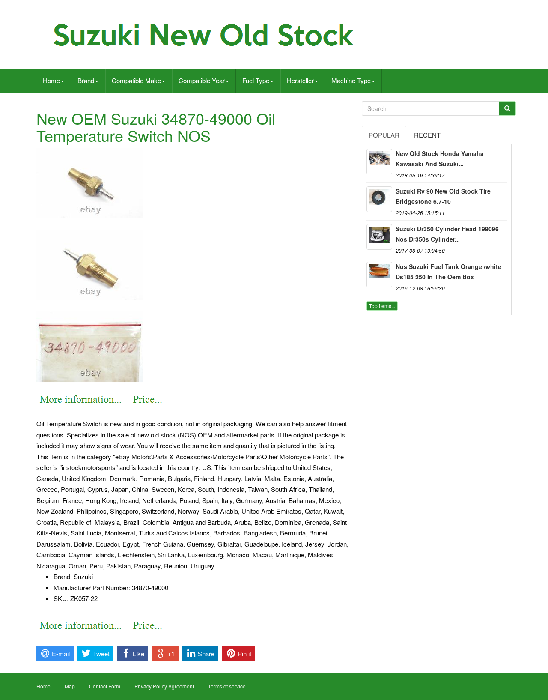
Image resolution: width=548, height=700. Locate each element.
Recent (427, 134)
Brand (85, 80)
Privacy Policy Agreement (164, 686)
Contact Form (104, 686)
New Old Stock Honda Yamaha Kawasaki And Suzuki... (440, 158)
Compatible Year (202, 80)
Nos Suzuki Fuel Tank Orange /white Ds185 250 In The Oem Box (448, 271)
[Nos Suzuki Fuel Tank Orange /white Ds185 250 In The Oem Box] (379, 274)
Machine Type (351, 80)
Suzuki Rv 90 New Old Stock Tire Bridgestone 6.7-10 (443, 196)
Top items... (382, 305)
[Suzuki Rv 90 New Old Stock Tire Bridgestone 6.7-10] (379, 199)
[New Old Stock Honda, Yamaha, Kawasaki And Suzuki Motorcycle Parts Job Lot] (379, 161)
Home (51, 80)
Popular (384, 134)
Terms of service (227, 686)
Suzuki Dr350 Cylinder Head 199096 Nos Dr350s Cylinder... (447, 233)
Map (70, 686)
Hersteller (300, 80)
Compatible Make (136, 80)
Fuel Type (255, 80)
